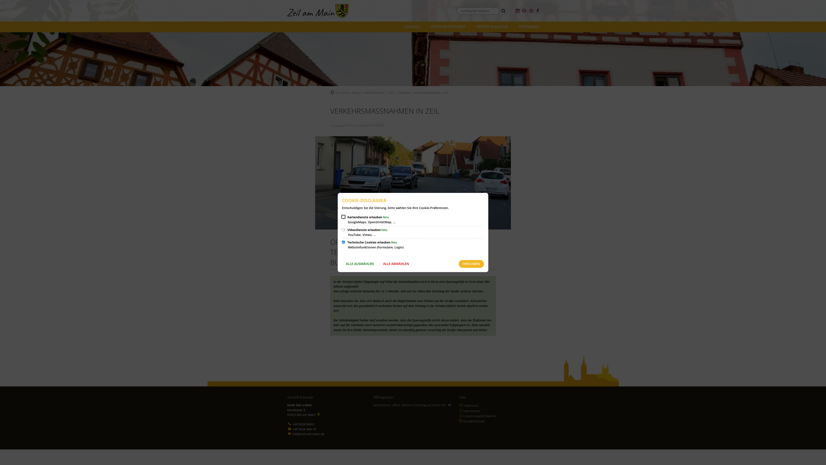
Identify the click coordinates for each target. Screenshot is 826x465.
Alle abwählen (396, 264)
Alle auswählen (360, 264)
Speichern (471, 264)
